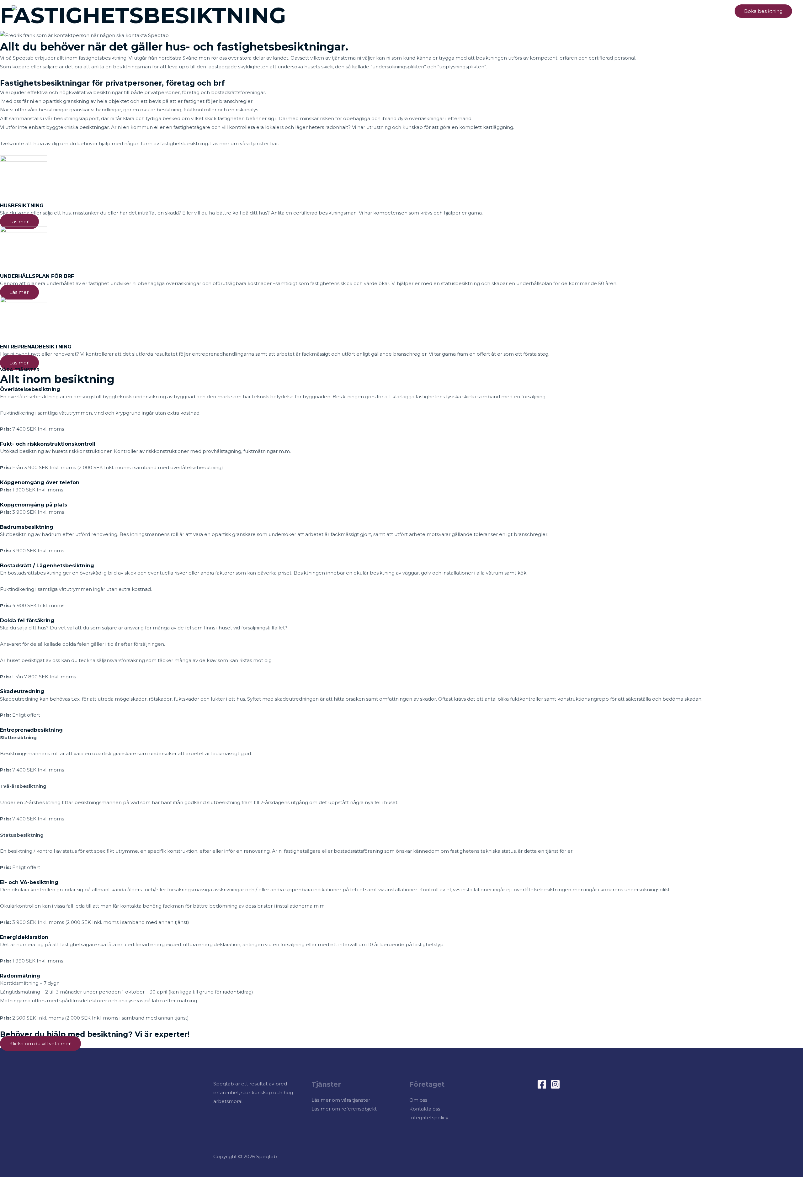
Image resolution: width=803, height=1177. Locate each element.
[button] (763, 11)
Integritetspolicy (428, 1118)
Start (562, 11)
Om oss (650, 11)
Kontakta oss (424, 1109)
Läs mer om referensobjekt (344, 1109)
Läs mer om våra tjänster (340, 1100)
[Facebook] (542, 1084)
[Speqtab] (36, 10)
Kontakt (714, 11)
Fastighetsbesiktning (601, 11)
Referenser (681, 11)
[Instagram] (555, 1084)
